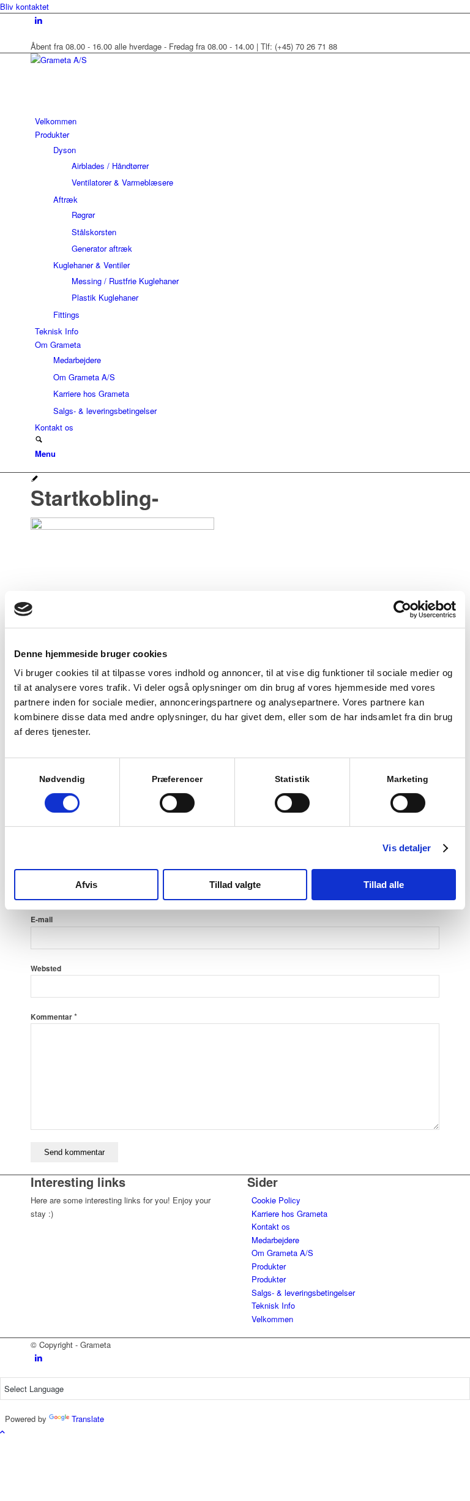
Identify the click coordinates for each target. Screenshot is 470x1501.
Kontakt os (271, 1226)
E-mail (42, 919)
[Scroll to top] (2, 1431)
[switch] (177, 803)
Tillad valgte (235, 884)
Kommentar (54, 1017)
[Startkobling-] (35, 479)
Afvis (86, 884)
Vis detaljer (406, 848)
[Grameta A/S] (122, 60)
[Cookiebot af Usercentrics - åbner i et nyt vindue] (402, 609)
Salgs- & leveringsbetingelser (303, 1292)
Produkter (269, 1266)
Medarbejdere (275, 1240)
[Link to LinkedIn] (38, 20)
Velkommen (272, 1319)
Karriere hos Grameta (289, 1213)
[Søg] (39, 440)
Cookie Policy (276, 1200)
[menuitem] (237, 121)
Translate (88, 1418)
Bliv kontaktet (24, 6)
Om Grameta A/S (282, 1252)
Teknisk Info (273, 1305)
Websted (46, 968)
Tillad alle (384, 884)
